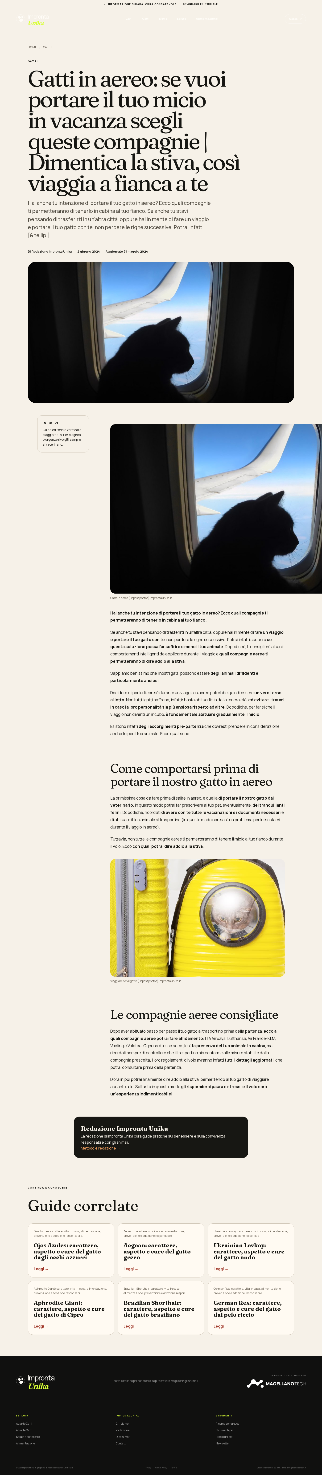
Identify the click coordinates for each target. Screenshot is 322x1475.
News (163, 19)
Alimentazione (207, 19)
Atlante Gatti (24, 1430)
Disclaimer (123, 1437)
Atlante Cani (24, 1424)
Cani (129, 19)
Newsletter (223, 1443)
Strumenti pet (224, 1430)
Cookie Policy (161, 1467)
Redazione (122, 1430)
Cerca (295, 18)
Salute (181, 19)
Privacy (148, 1467)
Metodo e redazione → (100, 1148)
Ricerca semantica (227, 1424)
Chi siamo (122, 1424)
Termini (174, 1467)
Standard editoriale (200, 4)
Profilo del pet (224, 1437)
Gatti (145, 19)
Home (32, 47)
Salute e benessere (28, 1437)
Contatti (121, 1443)
